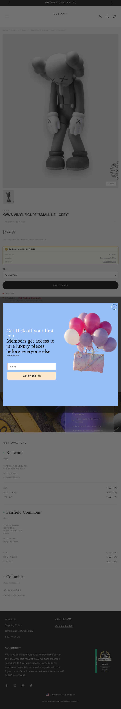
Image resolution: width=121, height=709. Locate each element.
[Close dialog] (114, 306)
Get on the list (31, 375)
